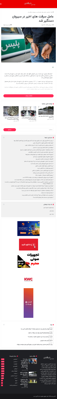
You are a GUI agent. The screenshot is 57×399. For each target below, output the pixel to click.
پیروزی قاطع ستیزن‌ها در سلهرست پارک (44, 175)
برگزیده (15, 364)
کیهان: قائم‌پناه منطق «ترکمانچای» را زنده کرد (43, 156)
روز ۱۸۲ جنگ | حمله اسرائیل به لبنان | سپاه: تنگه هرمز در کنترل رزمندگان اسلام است (34, 188)
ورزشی (15, 368)
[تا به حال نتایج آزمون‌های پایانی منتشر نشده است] (28, 111)
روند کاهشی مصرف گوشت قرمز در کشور (44, 166)
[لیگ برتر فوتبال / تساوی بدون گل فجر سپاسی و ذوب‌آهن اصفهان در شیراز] (33, 381)
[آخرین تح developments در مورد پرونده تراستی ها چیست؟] (11, 111)
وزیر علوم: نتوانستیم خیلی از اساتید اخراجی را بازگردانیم (41, 152)
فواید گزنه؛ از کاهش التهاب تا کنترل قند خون (43, 143)
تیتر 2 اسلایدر (14, 376)
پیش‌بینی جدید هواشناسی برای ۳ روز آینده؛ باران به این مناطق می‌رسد (37, 195)
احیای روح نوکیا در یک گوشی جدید (45, 168)
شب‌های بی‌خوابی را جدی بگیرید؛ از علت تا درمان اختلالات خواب (39, 145)
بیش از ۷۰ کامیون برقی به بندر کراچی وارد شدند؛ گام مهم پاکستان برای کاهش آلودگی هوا (33, 140)
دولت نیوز (52, 214)
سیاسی (15, 361)
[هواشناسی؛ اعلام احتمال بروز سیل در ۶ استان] (46, 110)
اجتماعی (48, 12)
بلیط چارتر (52, 211)
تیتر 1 (15, 378)
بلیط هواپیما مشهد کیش (48, 207)
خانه (52, 12)
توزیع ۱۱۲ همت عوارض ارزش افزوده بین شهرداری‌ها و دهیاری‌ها (39, 154)
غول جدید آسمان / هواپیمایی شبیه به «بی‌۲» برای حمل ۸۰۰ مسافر (38, 161)
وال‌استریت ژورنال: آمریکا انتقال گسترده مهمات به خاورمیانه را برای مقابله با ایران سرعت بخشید (32, 186)
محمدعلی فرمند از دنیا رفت (47, 192)
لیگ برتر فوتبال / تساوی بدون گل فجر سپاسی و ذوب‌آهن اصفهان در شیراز (36, 150)
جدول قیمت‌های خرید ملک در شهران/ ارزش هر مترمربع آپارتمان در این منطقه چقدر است (33, 179)
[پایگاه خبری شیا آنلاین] (28, 4)
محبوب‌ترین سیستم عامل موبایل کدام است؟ (43, 197)
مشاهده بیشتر (28, 96)
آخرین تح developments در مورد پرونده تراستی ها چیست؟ (12, 118)
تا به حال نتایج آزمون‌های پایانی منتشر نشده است (29, 118)
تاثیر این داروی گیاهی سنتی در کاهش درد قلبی (42, 170)
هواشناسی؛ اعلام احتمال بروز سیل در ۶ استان (43, 147)
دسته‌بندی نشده (13, 385)
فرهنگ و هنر (14, 371)
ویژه (16, 380)
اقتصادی (15, 366)
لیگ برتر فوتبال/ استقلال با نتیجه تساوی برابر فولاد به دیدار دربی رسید (37, 190)
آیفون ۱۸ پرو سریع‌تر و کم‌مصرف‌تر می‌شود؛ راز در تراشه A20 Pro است (38, 177)
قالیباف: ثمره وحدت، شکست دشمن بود (44, 159)
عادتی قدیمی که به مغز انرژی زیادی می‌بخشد (43, 173)
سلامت (15, 373)
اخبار (16, 383)
